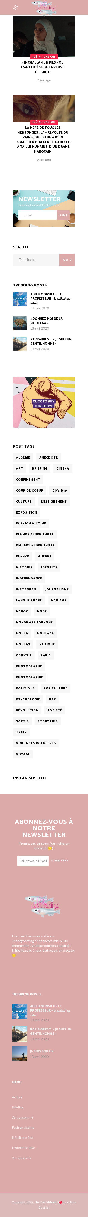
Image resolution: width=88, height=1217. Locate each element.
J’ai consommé (22, 1117)
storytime (48, 721)
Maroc (22, 611)
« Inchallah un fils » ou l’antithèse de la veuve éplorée (42, 67)
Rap (52, 699)
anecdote (48, 457)
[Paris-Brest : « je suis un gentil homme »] (20, 344)
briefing (39, 468)
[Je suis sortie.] (19, 1053)
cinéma (62, 468)
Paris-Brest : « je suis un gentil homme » (51, 341)
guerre (44, 556)
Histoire (24, 567)
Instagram (26, 589)
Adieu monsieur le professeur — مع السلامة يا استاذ (50, 299)
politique (25, 688)
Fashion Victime (31, 523)
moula (22, 633)
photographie (29, 677)
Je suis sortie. (42, 1051)
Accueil (17, 1097)
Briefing (18, 1107)
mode (42, 611)
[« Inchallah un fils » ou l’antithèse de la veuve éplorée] (44, 52)
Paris (46, 655)
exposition (26, 512)
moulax (23, 644)
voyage (23, 754)
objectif (24, 655)
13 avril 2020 (39, 308)
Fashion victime (23, 1128)
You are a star (21, 1158)
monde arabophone (34, 622)
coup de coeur (29, 490)
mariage (58, 600)
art (19, 468)
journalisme (57, 589)
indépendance (29, 578)
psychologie (28, 699)
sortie (22, 721)
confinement (28, 479)
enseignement (54, 501)
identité (49, 567)
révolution (27, 710)
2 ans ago (44, 80)
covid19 (59, 490)
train (21, 732)
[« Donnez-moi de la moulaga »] (20, 323)
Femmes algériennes (35, 534)
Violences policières (36, 743)
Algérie (23, 457)
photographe (29, 666)
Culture (24, 501)
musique (47, 644)
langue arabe (29, 600)
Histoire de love (23, 1148)
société (54, 710)
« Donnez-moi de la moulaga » (46, 321)
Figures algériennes (35, 545)
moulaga (45, 633)
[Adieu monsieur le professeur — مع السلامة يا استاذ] (20, 299)
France (22, 556)
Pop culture (55, 688)
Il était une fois (44, 57)
